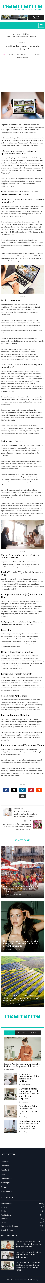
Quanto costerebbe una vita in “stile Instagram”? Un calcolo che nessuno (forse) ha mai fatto (21, 943)
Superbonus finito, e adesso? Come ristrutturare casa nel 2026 (29, 1110)
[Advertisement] (22, 75)
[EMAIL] (22, 796)
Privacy (4, 1187)
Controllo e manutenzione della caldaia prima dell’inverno (29, 1078)
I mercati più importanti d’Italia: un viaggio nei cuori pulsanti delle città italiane (20, 889)
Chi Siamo (5, 1161)
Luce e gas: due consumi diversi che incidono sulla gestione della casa (22, 1065)
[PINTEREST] (31, 790)
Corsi (3, 1174)
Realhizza (14, 349)
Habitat (22, 42)
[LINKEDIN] (22, 790)
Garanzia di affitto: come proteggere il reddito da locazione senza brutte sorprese (29, 1094)
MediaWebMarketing (30, 1280)
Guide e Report (6, 1178)
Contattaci (5, 1166)
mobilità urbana (9, 732)
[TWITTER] (14, 790)
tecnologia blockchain (11, 634)
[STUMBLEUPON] (39, 790)
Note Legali (5, 1183)
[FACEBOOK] (6, 790)
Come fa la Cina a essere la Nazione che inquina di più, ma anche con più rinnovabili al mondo (21, 998)
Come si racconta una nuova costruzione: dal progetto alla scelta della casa (29, 1125)
